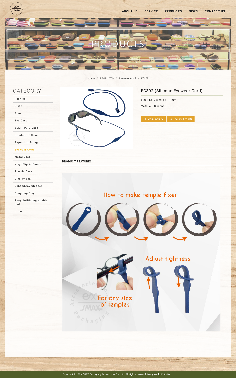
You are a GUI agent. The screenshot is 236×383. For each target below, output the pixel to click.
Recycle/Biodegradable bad (31, 202)
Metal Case (23, 156)
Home (91, 78)
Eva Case (21, 120)
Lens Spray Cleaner (28, 186)
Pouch (19, 113)
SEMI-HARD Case (26, 127)
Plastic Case (23, 171)
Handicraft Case (26, 135)
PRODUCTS (107, 78)
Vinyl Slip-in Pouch (28, 164)
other (18, 211)
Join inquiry (155, 119)
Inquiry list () (182, 119)
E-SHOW (165, 374)
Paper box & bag (26, 142)
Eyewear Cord (127, 78)
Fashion (20, 98)
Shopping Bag (24, 193)
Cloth (18, 106)
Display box (23, 178)
